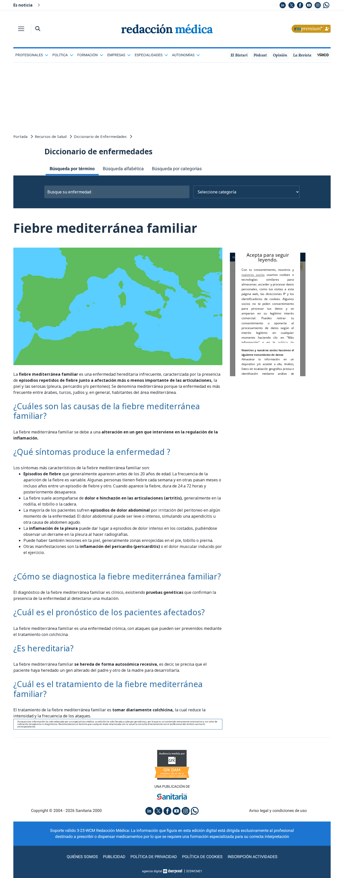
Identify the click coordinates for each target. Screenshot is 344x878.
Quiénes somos (82, 856)
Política (60, 55)
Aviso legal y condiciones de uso (278, 810)
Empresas (116, 55)
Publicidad (114, 856)
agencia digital (152, 871)
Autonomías (183, 55)
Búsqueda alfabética (123, 168)
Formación (87, 55)
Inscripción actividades (253, 856)
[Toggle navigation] (21, 29)
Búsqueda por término (72, 168)
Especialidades (148, 55)
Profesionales (29, 55)
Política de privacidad (153, 856)
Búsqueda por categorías (177, 168)
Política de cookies (202, 856)
